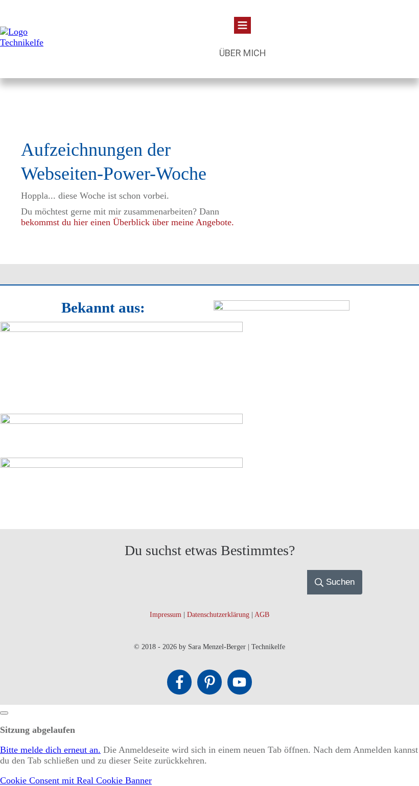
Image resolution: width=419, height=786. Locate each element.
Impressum (165, 614)
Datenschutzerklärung (218, 614)
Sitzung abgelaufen (37, 730)
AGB (261, 614)
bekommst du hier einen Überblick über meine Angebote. (127, 222)
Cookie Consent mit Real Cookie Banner (76, 780)
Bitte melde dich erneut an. (50, 750)
